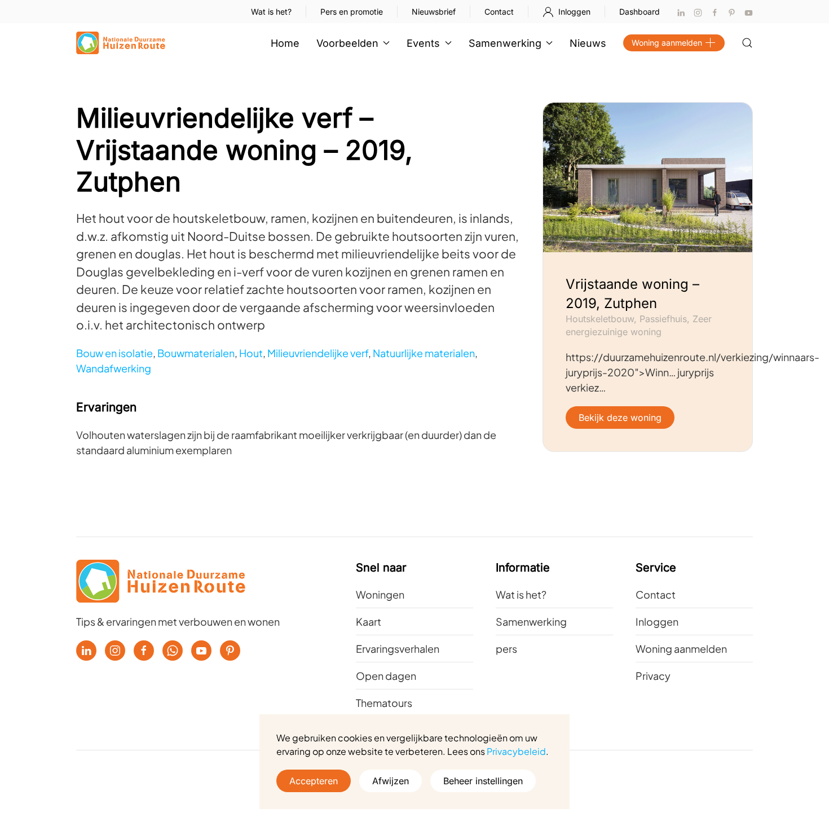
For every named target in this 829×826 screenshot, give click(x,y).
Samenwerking (531, 621)
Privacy (653, 675)
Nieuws (588, 43)
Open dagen (386, 675)
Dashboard (639, 11)
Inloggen (574, 11)
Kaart (368, 621)
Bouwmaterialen (196, 352)
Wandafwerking (113, 368)
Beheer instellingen (483, 781)
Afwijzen (390, 781)
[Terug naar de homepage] (120, 43)
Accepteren (313, 781)
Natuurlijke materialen (424, 352)
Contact (499, 11)
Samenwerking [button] (505, 43)
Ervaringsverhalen (397, 648)
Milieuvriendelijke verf (317, 352)
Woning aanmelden (667, 42)
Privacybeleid (516, 751)
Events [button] (423, 43)
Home (285, 43)
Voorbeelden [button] (347, 43)
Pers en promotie (351, 11)
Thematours (384, 702)
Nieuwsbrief (434, 11)
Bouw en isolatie (114, 352)
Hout (251, 352)
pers (506, 648)
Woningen (380, 594)
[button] (747, 43)
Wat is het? (271, 11)
